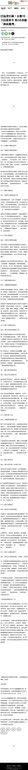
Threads (9, 33)
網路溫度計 (4, 30)
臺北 (13, 729)
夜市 (3, 729)
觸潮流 (16, 8)
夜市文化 (4, 732)
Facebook (2, 33)
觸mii (14, 3)
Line (6, 33)
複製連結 (12, 33)
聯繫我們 (19, 766)
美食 (19, 729)
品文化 (23, 8)
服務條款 (14, 766)
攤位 (8, 729)
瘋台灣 (3, 8)
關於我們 (9, 766)
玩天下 (10, 8)
